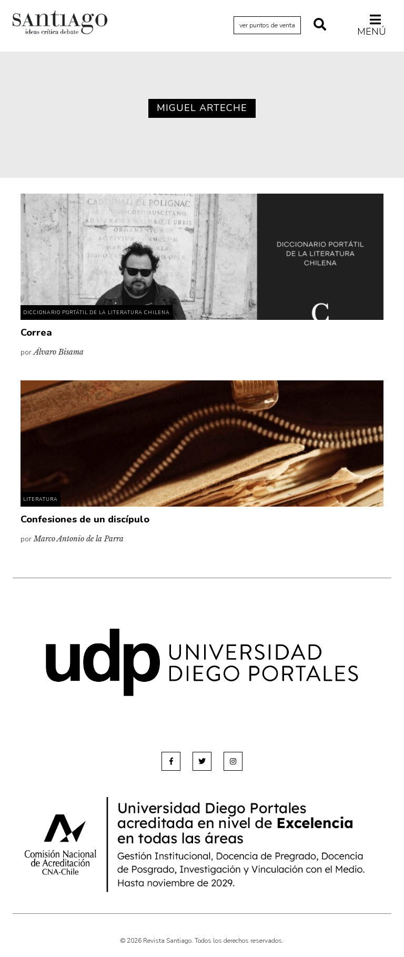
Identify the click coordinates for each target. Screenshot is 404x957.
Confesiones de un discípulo (85, 519)
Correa (36, 332)
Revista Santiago (60, 24)
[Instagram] (233, 761)
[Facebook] (170, 761)
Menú (371, 31)
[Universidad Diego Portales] (202, 662)
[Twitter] (202, 761)
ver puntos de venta (267, 25)
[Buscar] (320, 25)
